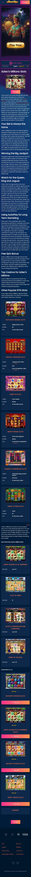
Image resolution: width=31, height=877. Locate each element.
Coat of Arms (15, 595)
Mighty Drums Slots (15, 432)
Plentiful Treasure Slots (22, 66)
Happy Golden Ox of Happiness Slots (15, 731)
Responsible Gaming (7, 854)
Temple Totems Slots (15, 506)
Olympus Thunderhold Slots (15, 469)
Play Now (25, 2)
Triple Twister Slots (15, 797)
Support (15, 810)
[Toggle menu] (2, 2)
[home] (12, 3)
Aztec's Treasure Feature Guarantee (15, 627)
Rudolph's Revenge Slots (15, 696)
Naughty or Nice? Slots (15, 764)
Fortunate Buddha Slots (15, 320)
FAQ (3, 844)
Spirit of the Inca (15, 657)
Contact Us (19, 850)
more (28, 525)
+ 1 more (14, 363)
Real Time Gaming (22, 103)
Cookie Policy (19, 854)
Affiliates (18, 847)
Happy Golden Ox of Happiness (15, 564)
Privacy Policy (5, 850)
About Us (18, 844)
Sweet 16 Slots (15, 394)
